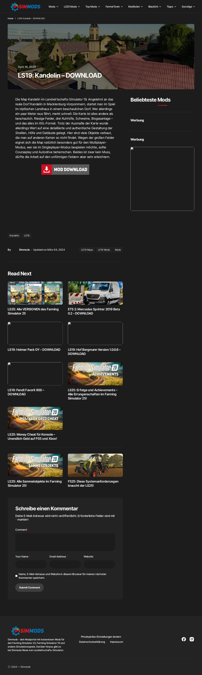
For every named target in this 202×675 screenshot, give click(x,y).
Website (88, 556)
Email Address (59, 556)
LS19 (26, 235)
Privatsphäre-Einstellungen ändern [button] (101, 636)
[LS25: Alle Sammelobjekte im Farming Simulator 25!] (35, 465)
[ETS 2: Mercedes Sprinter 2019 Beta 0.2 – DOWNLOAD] (95, 293)
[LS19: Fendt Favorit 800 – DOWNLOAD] (35, 373)
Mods (118, 249)
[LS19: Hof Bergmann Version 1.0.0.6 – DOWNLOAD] (95, 333)
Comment (22, 529)
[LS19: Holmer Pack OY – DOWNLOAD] (35, 333)
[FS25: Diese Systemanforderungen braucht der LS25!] (95, 465)
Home (10, 18)
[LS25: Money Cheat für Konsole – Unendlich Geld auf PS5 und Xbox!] (35, 418)
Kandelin (14, 235)
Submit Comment (29, 587)
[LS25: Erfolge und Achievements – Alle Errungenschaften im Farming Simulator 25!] (95, 373)
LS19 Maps (87, 249)
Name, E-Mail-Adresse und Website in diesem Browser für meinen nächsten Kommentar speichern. (62, 575)
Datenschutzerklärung (92, 641)
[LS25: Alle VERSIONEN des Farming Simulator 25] (35, 293)
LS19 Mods (104, 249)
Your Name (22, 556)
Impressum (116, 641)
